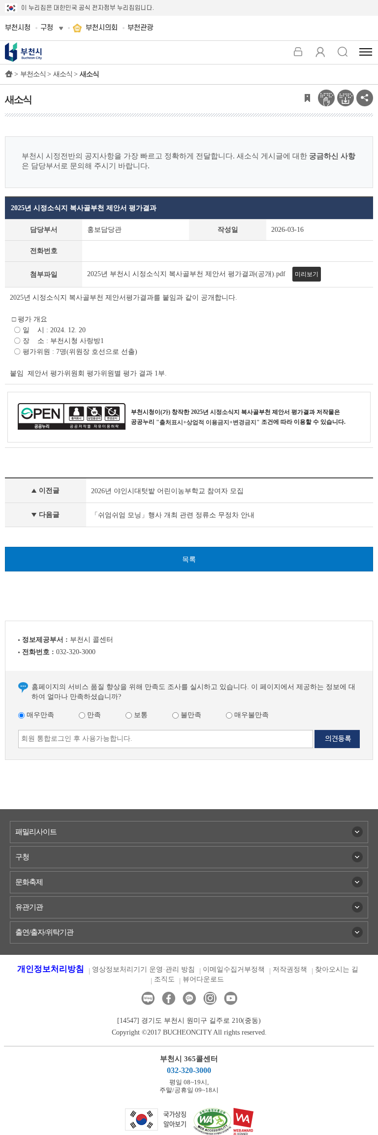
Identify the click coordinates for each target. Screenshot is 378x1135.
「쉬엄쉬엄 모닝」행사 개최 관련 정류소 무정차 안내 (172, 515)
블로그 (148, 998)
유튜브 (230, 998)
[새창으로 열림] (156, 1119)
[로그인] (298, 51)
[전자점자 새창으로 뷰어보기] (326, 97)
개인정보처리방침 (50, 969)
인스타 (210, 998)
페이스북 (168, 998)
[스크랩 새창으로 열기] (307, 97)
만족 (93, 715)
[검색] (342, 51)
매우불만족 (250, 715)
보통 (140, 715)
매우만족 (39, 715)
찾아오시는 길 (336, 969)
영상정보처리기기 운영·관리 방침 (143, 969)
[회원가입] (320, 51)
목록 (189, 559)
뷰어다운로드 (203, 979)
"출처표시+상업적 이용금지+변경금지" (208, 422)
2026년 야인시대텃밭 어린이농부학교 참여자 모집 (167, 491)
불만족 (190, 715)
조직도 (164, 979)
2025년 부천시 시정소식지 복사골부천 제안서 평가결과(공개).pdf (186, 274)
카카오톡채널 (189, 998)
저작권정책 (290, 969)
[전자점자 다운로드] (345, 97)
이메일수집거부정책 (234, 969)
